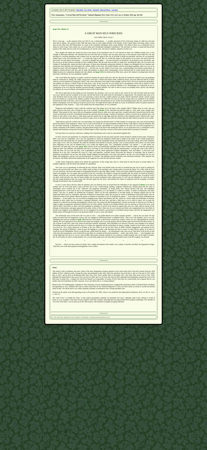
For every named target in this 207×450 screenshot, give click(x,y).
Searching (115, 10)
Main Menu (79, 10)
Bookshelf (96, 10)
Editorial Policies (105, 10)
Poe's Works (88, 10)
